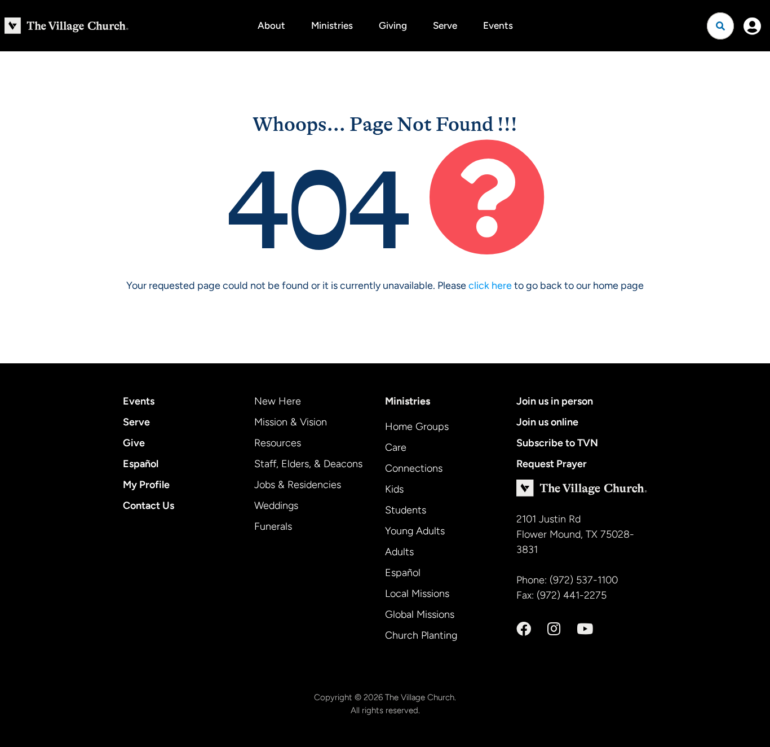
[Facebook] (524, 629)
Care (395, 447)
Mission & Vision (290, 422)
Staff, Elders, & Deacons (308, 464)
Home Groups (417, 426)
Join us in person (554, 401)
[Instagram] (554, 629)
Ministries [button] (332, 25)
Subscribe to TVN (557, 443)
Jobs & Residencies (297, 484)
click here (490, 285)
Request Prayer (551, 464)
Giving (393, 25)
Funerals (273, 526)
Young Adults (415, 531)
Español (140, 464)
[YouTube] (585, 629)
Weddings (276, 505)
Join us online (547, 422)
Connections (413, 468)
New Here (277, 401)
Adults (399, 552)
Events (498, 25)
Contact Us (148, 505)
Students (405, 510)
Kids (394, 489)
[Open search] (720, 25)
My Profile (146, 484)
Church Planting (421, 635)
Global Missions (419, 614)
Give (134, 443)
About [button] (271, 25)
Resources (277, 443)
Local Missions (417, 593)
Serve (445, 25)
